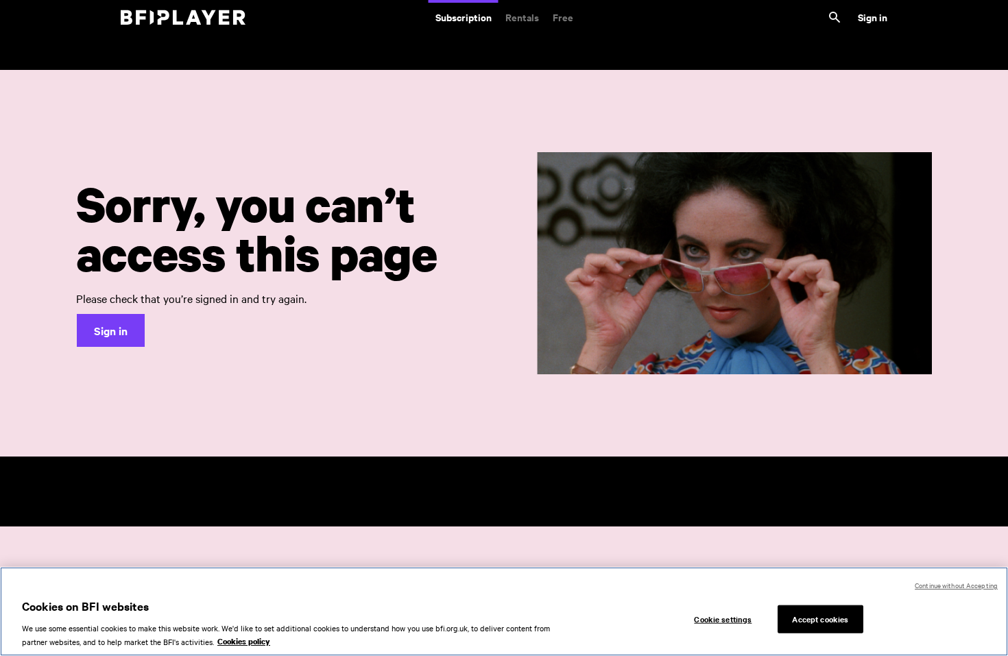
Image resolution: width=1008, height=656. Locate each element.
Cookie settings (723, 618)
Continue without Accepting (956, 585)
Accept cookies (820, 618)
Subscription (463, 17)
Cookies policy (243, 641)
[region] (504, 611)
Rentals (522, 17)
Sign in (872, 17)
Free (563, 17)
